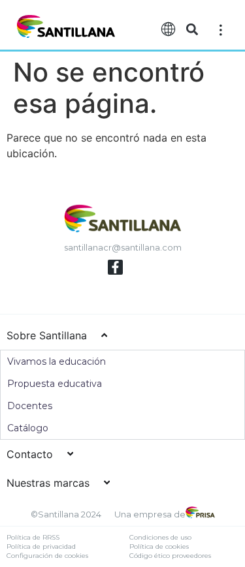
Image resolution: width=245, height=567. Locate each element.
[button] (192, 29)
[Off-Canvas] (221, 29)
